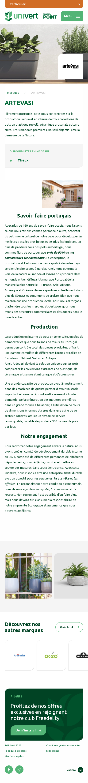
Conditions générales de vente (63, 745)
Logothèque (52, 750)
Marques (13, 92)
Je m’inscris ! (26, 730)
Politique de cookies (16, 750)
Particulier (18, 4)
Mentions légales (14, 756)
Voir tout (66, 627)
